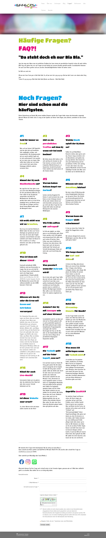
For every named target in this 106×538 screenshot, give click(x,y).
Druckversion (21, 534)
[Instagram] (28, 461)
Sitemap (26, 534)
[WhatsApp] (34, 461)
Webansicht (86, 535)
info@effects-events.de (25, 452)
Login (88, 533)
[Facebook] (21, 461)
